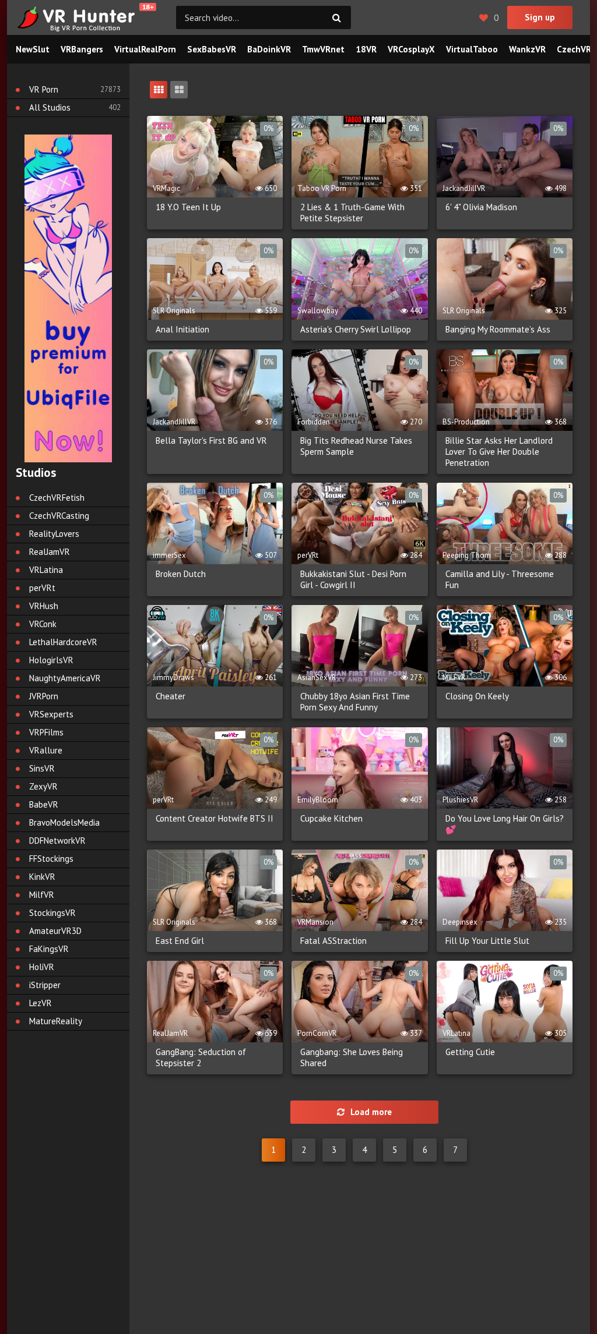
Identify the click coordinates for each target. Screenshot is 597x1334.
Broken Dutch (181, 573)
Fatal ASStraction (333, 940)
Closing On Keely (477, 696)
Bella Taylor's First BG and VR (211, 440)
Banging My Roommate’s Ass (497, 329)
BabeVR (43, 804)
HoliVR (41, 966)
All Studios (50, 107)
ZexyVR (43, 786)
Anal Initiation (182, 329)
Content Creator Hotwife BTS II (214, 818)
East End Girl (180, 940)
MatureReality (55, 1021)
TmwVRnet (323, 49)
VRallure (45, 750)
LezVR (40, 1003)
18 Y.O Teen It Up (188, 207)
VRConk (43, 623)
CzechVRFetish (57, 497)
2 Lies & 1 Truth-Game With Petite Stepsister (352, 212)
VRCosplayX (411, 49)
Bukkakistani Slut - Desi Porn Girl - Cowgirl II (353, 579)
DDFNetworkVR (57, 840)
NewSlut (33, 49)
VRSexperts (51, 714)
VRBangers (82, 49)
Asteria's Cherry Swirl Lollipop (355, 329)
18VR (366, 49)
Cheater (170, 696)
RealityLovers (54, 533)
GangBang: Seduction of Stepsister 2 (201, 1057)
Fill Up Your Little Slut (487, 940)
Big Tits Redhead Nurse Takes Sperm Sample (356, 446)
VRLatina (46, 569)
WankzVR (527, 49)
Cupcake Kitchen (331, 818)
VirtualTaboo (472, 49)
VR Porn (43, 89)
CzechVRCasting (59, 515)
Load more (371, 1111)
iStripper (45, 984)
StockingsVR (52, 912)
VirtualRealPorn (145, 49)
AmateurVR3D (55, 930)
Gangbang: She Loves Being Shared (351, 1057)
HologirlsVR (51, 660)
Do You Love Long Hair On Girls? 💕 (504, 824)
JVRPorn (43, 696)
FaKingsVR (49, 948)
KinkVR (42, 876)
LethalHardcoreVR (63, 641)
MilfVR (41, 894)
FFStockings (51, 858)
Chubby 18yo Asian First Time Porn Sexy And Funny (355, 702)
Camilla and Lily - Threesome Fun (499, 579)
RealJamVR (49, 551)
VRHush (43, 605)
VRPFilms (46, 732)
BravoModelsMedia (64, 822)
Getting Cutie (470, 1051)
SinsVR (42, 768)
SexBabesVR (211, 49)
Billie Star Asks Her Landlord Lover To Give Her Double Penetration (499, 451)
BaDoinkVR (269, 49)
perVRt (42, 587)
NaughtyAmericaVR (65, 678)
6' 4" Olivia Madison (481, 207)
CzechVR (574, 49)
